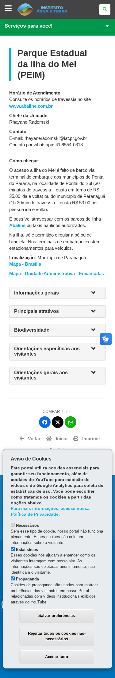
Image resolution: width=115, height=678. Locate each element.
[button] (96, 293)
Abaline (17, 225)
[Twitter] (57, 422)
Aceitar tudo (56, 656)
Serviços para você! (29, 26)
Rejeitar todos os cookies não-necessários (57, 636)
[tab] (57, 293)
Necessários (27, 525)
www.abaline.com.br (31, 106)
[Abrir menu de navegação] (8, 8)
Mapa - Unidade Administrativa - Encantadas (56, 273)
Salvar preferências (56, 615)
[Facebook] (45, 422)
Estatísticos (27, 549)
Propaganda (27, 579)
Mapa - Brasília (25, 264)
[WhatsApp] (70, 422)
